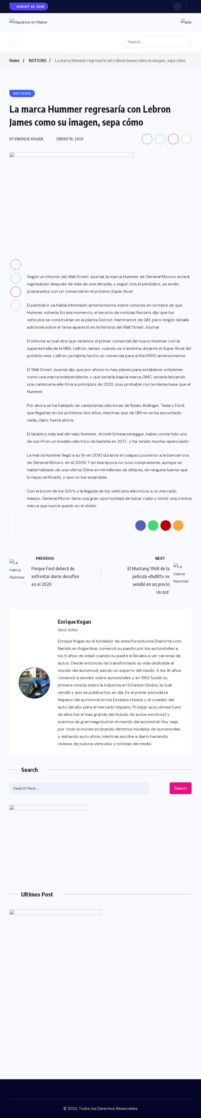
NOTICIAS (38, 60)
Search (180, 788)
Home (14, 60)
